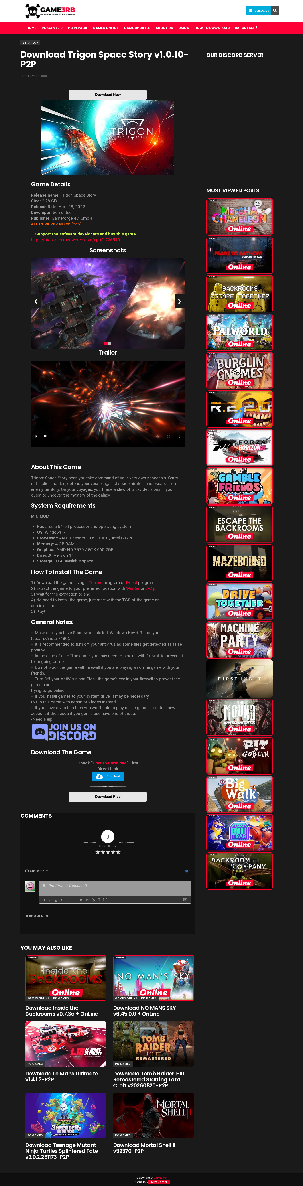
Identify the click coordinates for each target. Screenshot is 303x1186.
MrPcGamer (159, 1182)
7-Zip (151, 588)
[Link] (93, 900)
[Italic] (50, 900)
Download (113, 776)
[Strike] (62, 900)
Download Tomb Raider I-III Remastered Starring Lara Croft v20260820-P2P (148, 1079)
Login (186, 871)
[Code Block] (87, 900)
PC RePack (77, 28)
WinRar (133, 588)
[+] (105, 899)
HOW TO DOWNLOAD (212, 28)
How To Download (110, 763)
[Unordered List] (75, 900)
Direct (131, 582)
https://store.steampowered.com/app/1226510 (75, 239)
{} (99, 899)
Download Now (108, 95)
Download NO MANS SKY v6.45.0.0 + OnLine (144, 1011)
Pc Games (61, 998)
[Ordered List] (68, 900)
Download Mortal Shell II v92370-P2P (144, 1148)
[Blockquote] (81, 900)
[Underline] (56, 900)
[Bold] (44, 900)
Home (31, 28)
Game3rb (160, 1178)
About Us (164, 28)
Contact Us (262, 10)
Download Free (108, 797)
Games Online (105, 28)
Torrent (95, 582)
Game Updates (137, 28)
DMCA (183, 28)
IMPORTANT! (246, 28)
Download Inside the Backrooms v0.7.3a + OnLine (61, 1011)
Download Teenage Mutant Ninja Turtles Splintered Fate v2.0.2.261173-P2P (61, 1151)
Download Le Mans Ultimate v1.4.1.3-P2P (61, 1076)
